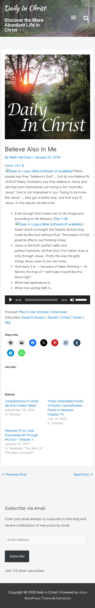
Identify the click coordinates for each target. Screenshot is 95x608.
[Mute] (72, 300)
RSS (8, 323)
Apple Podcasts (33, 317)
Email (65, 317)
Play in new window (34, 312)
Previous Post (14, 474)
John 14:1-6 (15, 166)
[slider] (82, 299)
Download (59, 312)
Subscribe (17, 556)
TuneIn (77, 317)
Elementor (63, 598)
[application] (47, 299)
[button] (73, 17)
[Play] (10, 300)
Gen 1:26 (61, 219)
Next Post (83, 474)
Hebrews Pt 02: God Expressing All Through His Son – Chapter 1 (21, 435)
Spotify (53, 317)
